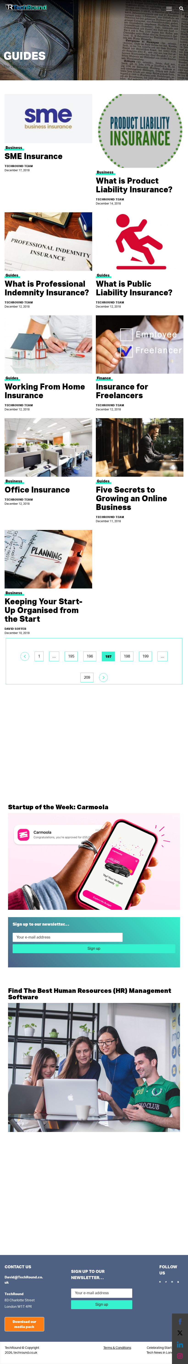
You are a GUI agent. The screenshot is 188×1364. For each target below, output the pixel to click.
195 (71, 656)
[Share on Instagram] (180, 1356)
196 (90, 656)
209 (87, 677)
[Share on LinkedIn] (180, 1344)
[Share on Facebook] (180, 1321)
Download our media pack (24, 1324)
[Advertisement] (94, 753)
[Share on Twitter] (180, 1333)
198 (127, 656)
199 (145, 656)
